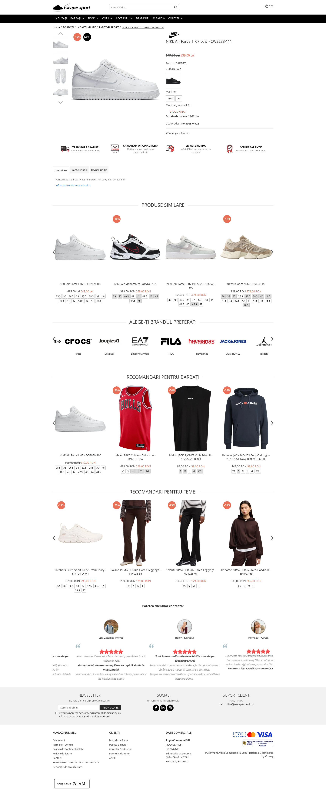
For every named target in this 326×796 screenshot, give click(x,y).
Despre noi (59, 740)
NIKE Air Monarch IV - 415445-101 (135, 284)
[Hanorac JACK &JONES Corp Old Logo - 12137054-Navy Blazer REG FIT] (246, 418)
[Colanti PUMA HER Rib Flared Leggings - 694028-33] (135, 533)
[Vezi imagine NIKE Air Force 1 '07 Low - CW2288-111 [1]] (60, 60)
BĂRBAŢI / (69, 27)
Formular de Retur (119, 753)
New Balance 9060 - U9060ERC (246, 284)
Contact (57, 758)
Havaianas (194, 353)
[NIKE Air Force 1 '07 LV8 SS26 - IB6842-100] (191, 247)
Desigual (101, 353)
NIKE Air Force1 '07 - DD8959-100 (80, 284)
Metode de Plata (118, 740)
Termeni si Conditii (63, 744)
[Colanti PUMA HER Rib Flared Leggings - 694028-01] (191, 533)
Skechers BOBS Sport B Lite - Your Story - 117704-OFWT (80, 571)
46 (179, 98)
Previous (60, 34)
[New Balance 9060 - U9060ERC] (246, 247)
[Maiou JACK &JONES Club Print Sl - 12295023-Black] (191, 418)
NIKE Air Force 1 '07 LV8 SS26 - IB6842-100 (191, 285)
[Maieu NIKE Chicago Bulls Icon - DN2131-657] (135, 418)
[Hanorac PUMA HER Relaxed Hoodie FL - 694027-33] (246, 533)
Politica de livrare (62, 753)
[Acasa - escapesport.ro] (71, 7)
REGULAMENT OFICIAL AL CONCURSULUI (76, 762)
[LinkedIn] (163, 708)
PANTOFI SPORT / (110, 27)
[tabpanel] (115, 77)
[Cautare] (175, 7)
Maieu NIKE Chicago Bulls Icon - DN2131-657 (135, 457)
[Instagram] (170, 708)
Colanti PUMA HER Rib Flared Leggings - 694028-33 (136, 571)
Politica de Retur (118, 744)
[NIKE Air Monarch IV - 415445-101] (135, 247)
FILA (162, 353)
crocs (70, 353)
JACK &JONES (225, 353)
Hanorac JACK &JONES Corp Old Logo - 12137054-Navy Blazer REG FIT (246, 457)
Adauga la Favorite (179, 133)
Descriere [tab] (61, 170)
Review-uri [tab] (99, 170)
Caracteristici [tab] (79, 170)
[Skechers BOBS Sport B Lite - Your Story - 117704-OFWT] (80, 533)
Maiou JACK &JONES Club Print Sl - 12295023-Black (190, 457)
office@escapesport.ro (239, 704)
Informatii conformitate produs (73, 185)
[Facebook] (156, 708)
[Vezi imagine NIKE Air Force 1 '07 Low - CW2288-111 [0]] (60, 44)
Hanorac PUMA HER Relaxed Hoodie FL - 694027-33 (246, 571)
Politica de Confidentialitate (93, 716)
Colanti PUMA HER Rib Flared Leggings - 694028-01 (191, 571)
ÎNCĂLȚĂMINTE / (87, 27)
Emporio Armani (132, 353)
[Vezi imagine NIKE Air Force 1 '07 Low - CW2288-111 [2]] (60, 76)
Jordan (255, 353)
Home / (57, 27)
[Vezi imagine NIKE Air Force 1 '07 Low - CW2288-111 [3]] (60, 92)
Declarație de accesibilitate (67, 767)
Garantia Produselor (120, 749)
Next (60, 102)
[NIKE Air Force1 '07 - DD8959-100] (80, 247)
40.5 (170, 98)
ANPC (112, 758)
